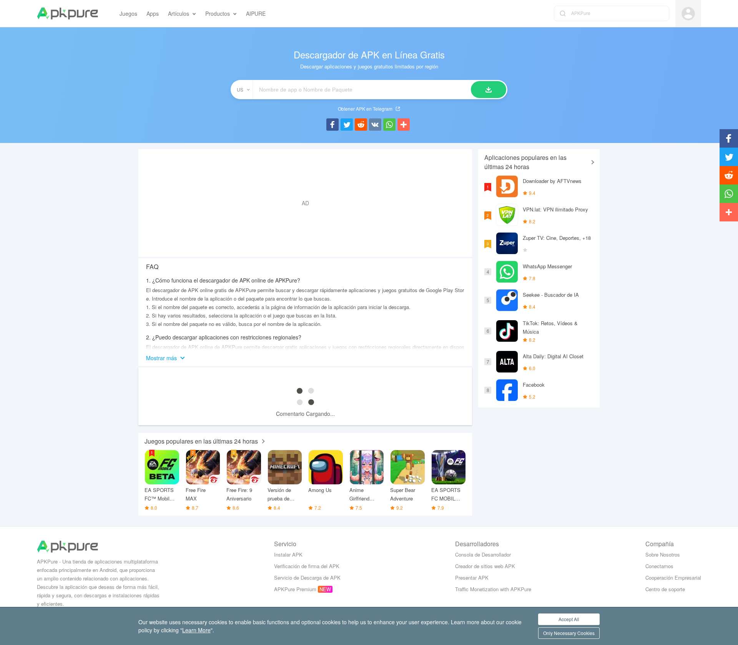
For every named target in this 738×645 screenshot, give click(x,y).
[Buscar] (488, 89)
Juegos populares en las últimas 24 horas (201, 441)
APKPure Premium (295, 589)
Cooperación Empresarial (673, 577)
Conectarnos (659, 566)
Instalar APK (288, 554)
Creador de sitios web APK (485, 566)
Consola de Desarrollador (483, 554)
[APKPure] (67, 13)
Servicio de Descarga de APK (307, 577)
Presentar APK (472, 577)
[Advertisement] (305, 203)
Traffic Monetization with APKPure (493, 589)
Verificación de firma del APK (306, 566)
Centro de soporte (665, 589)
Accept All (568, 619)
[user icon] (688, 13)
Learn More (196, 630)
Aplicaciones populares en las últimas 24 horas (525, 162)
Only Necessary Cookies (569, 633)
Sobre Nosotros (662, 554)
